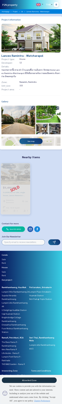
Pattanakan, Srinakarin (40, 287)
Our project (7, 279)
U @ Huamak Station (11, 313)
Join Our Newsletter (11, 236)
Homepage (5, 11)
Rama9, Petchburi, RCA (13, 337)
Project (15, 11)
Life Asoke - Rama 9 (10, 353)
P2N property (9, 4)
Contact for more (10, 223)
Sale (4, 259)
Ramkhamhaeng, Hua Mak (14, 287)
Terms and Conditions (41, 370)
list (22, 11)
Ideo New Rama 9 (9, 349)
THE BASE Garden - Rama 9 (13, 364)
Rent (4, 263)
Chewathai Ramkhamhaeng (14, 324)
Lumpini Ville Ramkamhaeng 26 (15, 291)
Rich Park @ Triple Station (40, 299)
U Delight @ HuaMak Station (14, 310)
